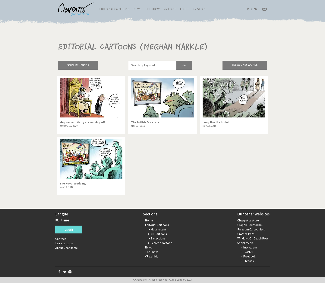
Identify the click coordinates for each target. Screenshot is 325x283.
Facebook (249, 256)
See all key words (245, 64)
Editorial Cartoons (114, 9)
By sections (158, 238)
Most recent (158, 229)
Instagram (250, 247)
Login (69, 229)
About (184, 9)
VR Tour (169, 9)
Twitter (248, 252)
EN (255, 9)
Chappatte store (248, 220)
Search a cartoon (161, 243)
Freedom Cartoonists (251, 229)
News (137, 9)
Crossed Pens (245, 234)
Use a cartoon (64, 243)
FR (247, 9)
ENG (66, 220)
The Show (152, 9)
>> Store (199, 9)
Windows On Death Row (252, 238)
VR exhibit (151, 256)
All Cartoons (159, 234)
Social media (245, 243)
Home (149, 220)
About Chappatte (66, 248)
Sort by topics (78, 65)
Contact (60, 239)
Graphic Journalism (250, 225)
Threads (248, 261)
